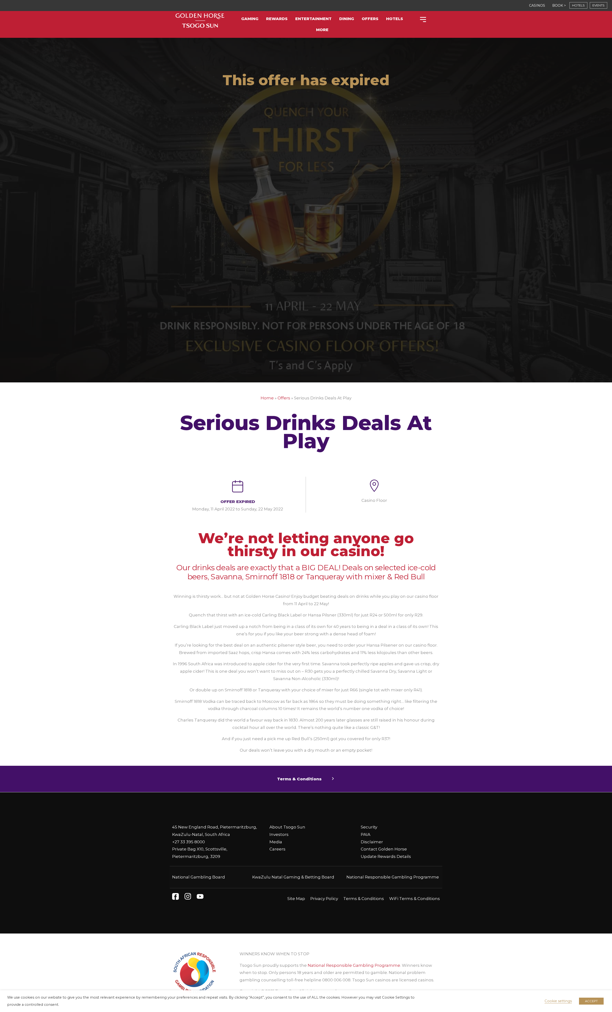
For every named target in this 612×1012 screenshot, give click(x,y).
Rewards (277, 19)
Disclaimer (372, 841)
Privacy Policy (324, 898)
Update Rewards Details (386, 856)
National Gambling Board (198, 877)
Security (369, 827)
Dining (346, 19)
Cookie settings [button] (558, 1001)
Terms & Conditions (363, 898)
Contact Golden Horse (384, 849)
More (322, 30)
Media (275, 841)
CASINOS (537, 5)
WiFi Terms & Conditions (414, 898)
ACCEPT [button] (591, 1001)
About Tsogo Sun (287, 827)
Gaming (249, 19)
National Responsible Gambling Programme (392, 877)
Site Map (296, 898)
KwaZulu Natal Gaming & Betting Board (293, 877)
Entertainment (313, 19)
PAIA (365, 834)
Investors (279, 834)
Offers (370, 19)
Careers (277, 849)
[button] (306, 779)
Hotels (394, 19)
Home (267, 398)
